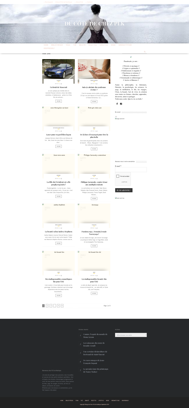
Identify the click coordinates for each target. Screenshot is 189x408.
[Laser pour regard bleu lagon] (58, 118)
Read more (58, 101)
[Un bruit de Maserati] (58, 71)
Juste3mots (58, 175)
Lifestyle (104, 45)
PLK (61, 83)
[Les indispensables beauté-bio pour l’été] (94, 263)
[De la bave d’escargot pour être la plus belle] (94, 118)
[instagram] (121, 104)
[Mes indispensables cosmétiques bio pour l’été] (58, 263)
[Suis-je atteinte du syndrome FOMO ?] (94, 71)
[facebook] (117, 104)
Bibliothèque (57, 45)
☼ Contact (88, 2)
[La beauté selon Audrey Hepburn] (58, 215)
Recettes (92, 45)
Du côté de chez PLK (94, 23)
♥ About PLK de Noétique (63, 2)
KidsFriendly (49, 48)
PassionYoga (94, 225)
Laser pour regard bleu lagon (58, 134)
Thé (74, 45)
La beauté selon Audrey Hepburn (58, 231)
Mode (113, 45)
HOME (46, 45)
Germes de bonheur (94, 80)
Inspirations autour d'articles (58, 128)
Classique (94, 175)
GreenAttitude (125, 45)
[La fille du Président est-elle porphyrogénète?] (58, 166)
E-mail (118, 166)
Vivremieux (59, 80)
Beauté (82, 45)
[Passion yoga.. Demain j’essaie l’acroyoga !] (94, 215)
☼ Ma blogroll (48, 2)
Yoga (68, 45)
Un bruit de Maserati (58, 87)
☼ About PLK (78, 2)
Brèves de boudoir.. (58, 225)
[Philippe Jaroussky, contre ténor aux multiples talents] (94, 166)
